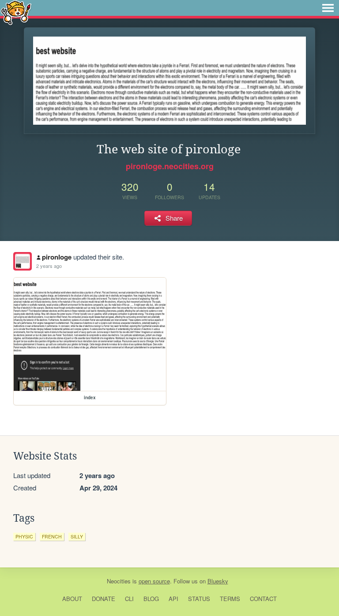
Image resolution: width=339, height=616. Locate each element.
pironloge (57, 257)
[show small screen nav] (328, 8)
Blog (151, 598)
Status (199, 598)
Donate (103, 598)
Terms (230, 598)
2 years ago (49, 265)
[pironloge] (22, 261)
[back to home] (16, 12)
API (173, 598)
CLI (129, 598)
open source (154, 581)
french (52, 536)
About (72, 598)
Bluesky (217, 581)
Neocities (119, 581)
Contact (263, 598)
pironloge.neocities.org (170, 166)
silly (77, 536)
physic (24, 536)
